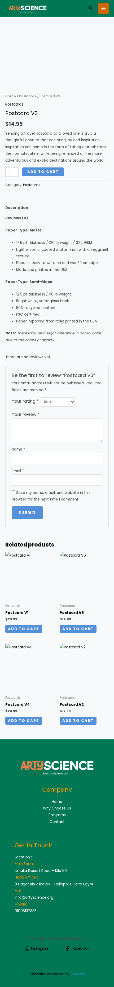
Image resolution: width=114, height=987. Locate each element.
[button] (90, 8)
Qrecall (77, 974)
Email (18, 471)
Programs (57, 814)
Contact (57, 821)
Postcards (27, 96)
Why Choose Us (57, 808)
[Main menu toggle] (103, 8)
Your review (26, 414)
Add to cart (43, 171)
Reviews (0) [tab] (16, 218)
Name (18, 449)
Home (10, 96)
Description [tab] (16, 207)
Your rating (25, 401)
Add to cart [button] (23, 628)
